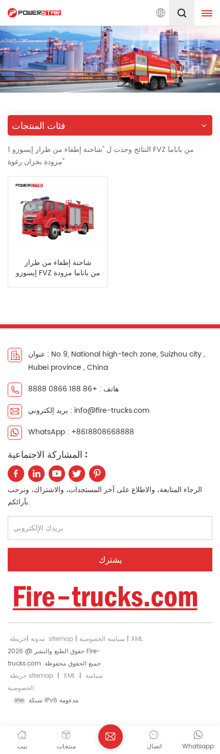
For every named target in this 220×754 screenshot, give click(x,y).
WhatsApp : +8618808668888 (81, 432)
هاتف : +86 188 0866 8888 (73, 389)
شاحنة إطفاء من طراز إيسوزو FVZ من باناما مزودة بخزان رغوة (58, 268)
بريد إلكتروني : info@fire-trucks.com (88, 410)
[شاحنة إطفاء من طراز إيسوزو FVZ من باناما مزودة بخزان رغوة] (58, 215)
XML (137, 639)
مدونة (38, 639)
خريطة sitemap (31, 676)
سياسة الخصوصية (102, 639)
